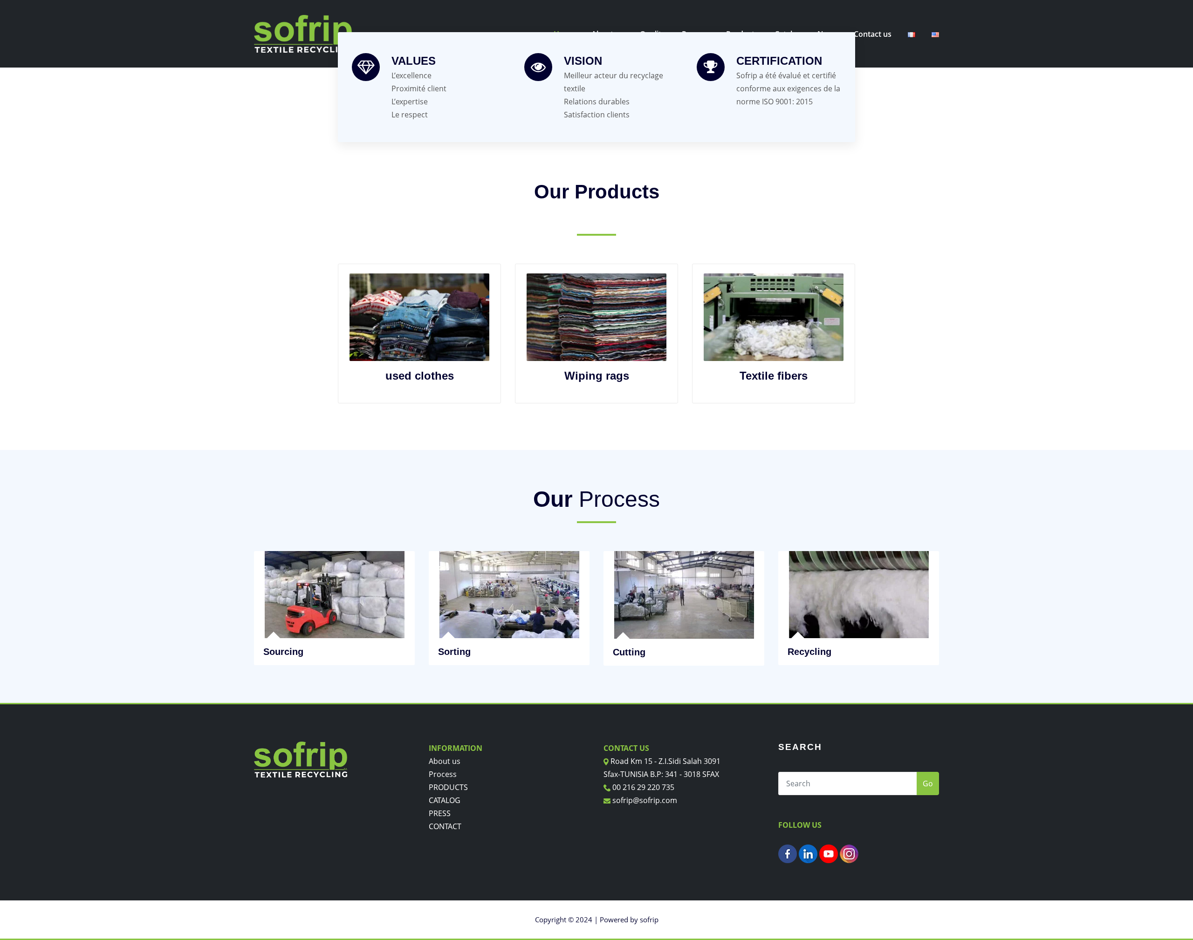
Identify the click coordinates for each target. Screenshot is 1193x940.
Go (928, 783)
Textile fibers (774, 375)
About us (444, 761)
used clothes (419, 375)
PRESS (440, 813)
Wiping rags (596, 375)
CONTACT (445, 826)
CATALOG (444, 800)
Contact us (872, 34)
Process (443, 774)
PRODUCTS (448, 787)
